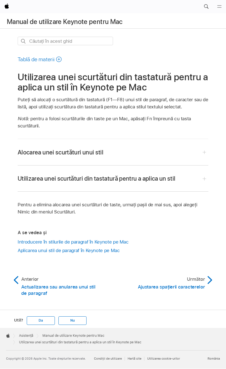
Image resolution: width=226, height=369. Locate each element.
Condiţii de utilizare (108, 358)
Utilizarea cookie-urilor (163, 358)
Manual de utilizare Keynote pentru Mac (65, 22)
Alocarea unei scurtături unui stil (60, 152)
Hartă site (134, 358)
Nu (72, 320)
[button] (206, 6)
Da (41, 320)
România (214, 358)
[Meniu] (219, 6)
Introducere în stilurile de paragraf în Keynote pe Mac (73, 242)
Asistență (26, 336)
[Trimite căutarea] (23, 41)
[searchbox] (65, 41)
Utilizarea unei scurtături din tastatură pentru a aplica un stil (97, 178)
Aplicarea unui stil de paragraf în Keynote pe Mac (69, 250)
